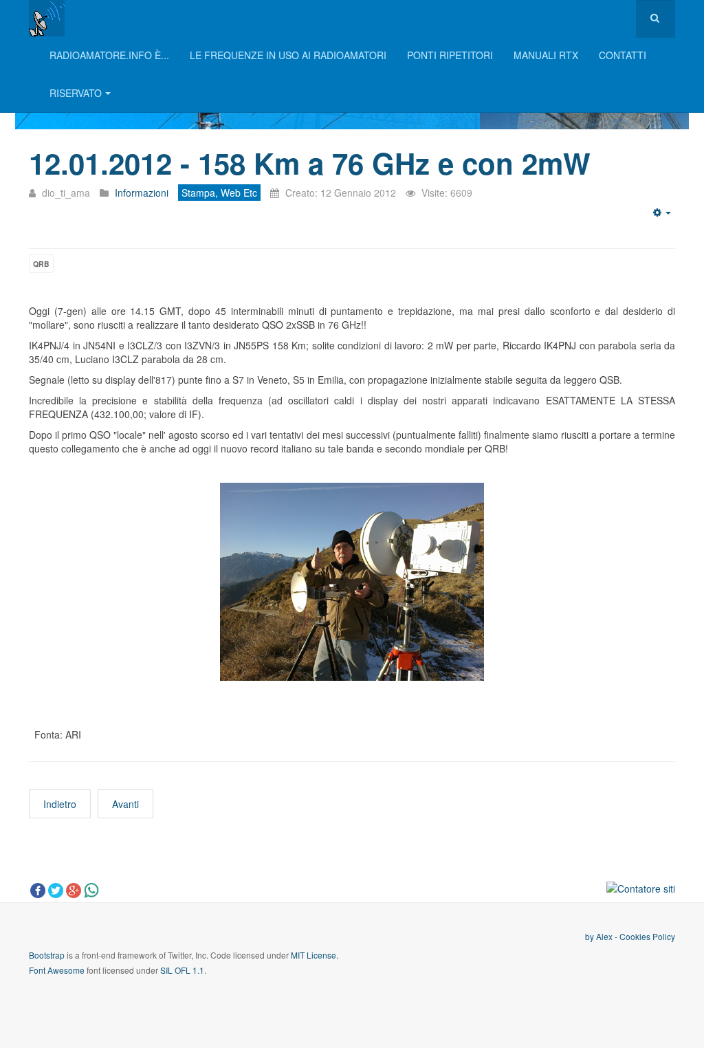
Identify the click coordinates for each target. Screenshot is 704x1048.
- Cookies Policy (644, 936)
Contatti (622, 55)
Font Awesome (57, 970)
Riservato (76, 93)
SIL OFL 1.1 (182, 970)
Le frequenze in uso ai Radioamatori (288, 55)
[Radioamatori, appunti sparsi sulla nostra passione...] (47, 18)
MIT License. (314, 955)
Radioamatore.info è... (109, 55)
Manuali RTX (546, 55)
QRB (41, 264)
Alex (604, 936)
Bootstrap (47, 955)
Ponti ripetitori (450, 55)
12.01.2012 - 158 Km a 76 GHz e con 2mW (310, 163)
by (590, 936)
